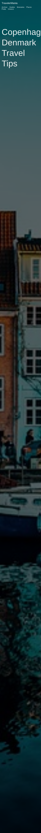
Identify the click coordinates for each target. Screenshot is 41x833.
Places (29, 7)
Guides (12, 7)
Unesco (11, 9)
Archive (4, 7)
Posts (4, 9)
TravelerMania (9, 3)
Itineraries (20, 7)
